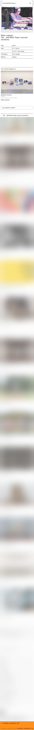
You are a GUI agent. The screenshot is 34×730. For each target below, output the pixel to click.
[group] (17, 19)
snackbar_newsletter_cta (25, 728)
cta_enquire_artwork (8, 108)
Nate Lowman (7, 35)
